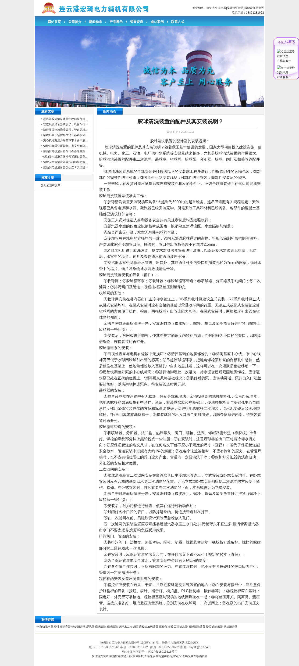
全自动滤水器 (44, 626)
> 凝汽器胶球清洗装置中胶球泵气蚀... (64, 119)
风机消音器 (231, 626)
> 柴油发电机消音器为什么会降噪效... (64, 151)
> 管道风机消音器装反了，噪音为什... (64, 124)
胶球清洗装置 (235, 8)
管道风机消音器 (142, 656)
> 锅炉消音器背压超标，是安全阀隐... (64, 146)
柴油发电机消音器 (120, 656)
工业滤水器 (181, 626)
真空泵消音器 (199, 656)
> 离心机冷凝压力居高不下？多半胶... (64, 140)
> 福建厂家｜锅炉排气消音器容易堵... (64, 135)
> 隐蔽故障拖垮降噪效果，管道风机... (64, 129)
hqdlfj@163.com (199, 647)
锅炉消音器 (78, 626)
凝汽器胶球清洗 (96, 626)
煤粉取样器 (166, 626)
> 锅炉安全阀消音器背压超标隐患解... (64, 162)
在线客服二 (284, 77)
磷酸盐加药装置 (254, 8)
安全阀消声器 (161, 656)
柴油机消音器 (62, 626)
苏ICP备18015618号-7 (162, 651)
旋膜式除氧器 (214, 626)
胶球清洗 (112, 626)
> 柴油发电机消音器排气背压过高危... (64, 156)
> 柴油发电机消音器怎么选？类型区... (64, 167)
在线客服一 (284, 60)
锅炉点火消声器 (216, 8)
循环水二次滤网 (128, 626)
